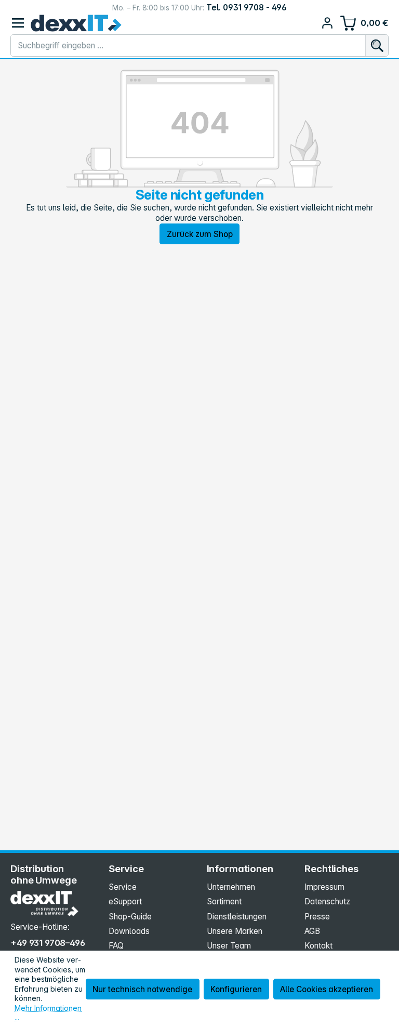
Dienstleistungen (237, 916)
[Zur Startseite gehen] (76, 23)
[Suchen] (376, 46)
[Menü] (17, 23)
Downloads (129, 931)
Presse (317, 916)
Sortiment (224, 901)
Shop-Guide (130, 916)
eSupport (125, 901)
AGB (312, 931)
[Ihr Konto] (327, 23)
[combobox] (188, 46)
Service (123, 887)
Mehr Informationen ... (48, 1013)
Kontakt (318, 946)
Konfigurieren (236, 989)
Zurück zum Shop (200, 234)
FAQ (116, 946)
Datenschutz (327, 901)
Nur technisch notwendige (142, 989)
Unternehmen (231, 887)
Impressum (324, 887)
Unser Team (229, 946)
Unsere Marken (234, 931)
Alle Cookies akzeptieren (326, 989)
